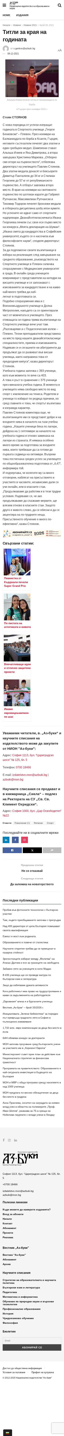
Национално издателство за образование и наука (29, 7)
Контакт (7, 1223)
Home (6, 15)
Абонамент (9, 1228)
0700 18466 (23, 767)
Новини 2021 (30, 25)
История (8, 1313)
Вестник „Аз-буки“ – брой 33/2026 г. (23, 1007)
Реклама (8, 1237)
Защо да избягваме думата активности (25, 985)
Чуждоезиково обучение (18, 1318)
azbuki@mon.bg (13, 779)
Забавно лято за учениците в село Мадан (27, 968)
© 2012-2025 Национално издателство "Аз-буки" (27, 1378)
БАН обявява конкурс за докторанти (24, 1038)
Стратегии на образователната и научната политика (29, 1281)
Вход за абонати (13, 1214)
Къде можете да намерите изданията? (27, 1209)
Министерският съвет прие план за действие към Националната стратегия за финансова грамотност (31, 1058)
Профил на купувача (42, 1372)
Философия (10, 1322)
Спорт (50, 823)
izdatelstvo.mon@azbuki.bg (29, 774)
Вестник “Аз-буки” (14, 1254)
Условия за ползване (14, 1372)
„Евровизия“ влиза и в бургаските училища (27, 1001)
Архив (7, 1264)
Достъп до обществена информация (22, 1368)
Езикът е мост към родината (19, 936)
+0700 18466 (10, 1184)
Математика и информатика (20, 1296)
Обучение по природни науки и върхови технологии (28, 1303)
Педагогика (10, 1292)
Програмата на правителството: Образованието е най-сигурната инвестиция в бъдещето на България (32, 1072)
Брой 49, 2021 (47, 25)
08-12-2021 (13, 53)
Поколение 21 (22, 823)
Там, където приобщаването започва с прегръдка (32, 920)
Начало (6, 25)
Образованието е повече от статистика (25, 942)
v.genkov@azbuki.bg (24, 48)
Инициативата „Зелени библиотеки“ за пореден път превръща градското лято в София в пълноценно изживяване (30, 1017)
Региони (38, 823)
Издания (22, 15)
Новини (17, 25)
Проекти (8, 1232)
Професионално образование (22, 1308)
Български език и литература (21, 1287)
